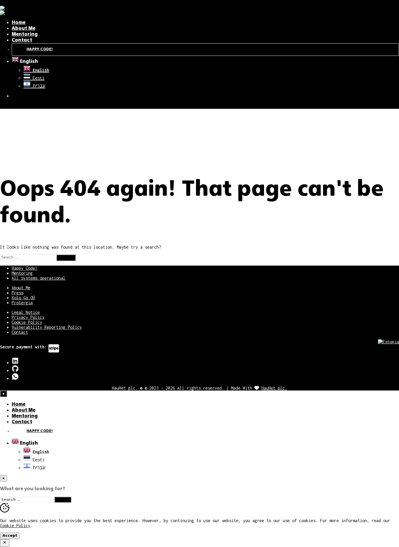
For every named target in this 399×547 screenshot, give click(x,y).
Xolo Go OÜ (23, 297)
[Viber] (15, 378)
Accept (9, 536)
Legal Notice (26, 312)
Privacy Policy (28, 317)
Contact (22, 40)
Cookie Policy (27, 322)
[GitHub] (15, 370)
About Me (23, 28)
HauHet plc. (274, 388)
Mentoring (25, 34)
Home (18, 22)
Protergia (22, 302)
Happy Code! (40, 49)
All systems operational (38, 278)
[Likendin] (15, 362)
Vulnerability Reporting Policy (47, 327)
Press (17, 292)
